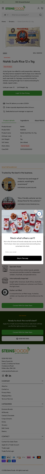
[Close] (39, 214)
